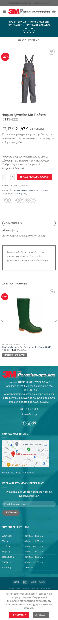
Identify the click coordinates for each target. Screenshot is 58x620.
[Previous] (2, 327)
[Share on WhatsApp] (5, 200)
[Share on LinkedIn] (33, 200)
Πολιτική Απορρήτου (42, 588)
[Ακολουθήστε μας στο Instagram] (29, 423)
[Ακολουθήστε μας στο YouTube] (34, 423)
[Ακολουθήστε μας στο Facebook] (23, 423)
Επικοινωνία (22, 588)
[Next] (55, 327)
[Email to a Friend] (21, 200)
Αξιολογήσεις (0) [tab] (13, 223)
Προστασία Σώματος (38, 25)
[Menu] (4, 11)
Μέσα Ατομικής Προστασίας (26, 190)
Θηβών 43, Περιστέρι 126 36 (18, 472)
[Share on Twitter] (16, 200)
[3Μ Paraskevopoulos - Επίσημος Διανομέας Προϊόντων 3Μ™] (29, 11)
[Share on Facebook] (10, 200)
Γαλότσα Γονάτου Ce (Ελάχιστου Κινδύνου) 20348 (26, 347)
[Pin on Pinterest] (27, 200)
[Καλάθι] (54, 11)
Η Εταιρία (9, 588)
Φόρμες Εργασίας (19, 193)
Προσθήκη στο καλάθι (34, 176)
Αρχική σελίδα (17, 22)
